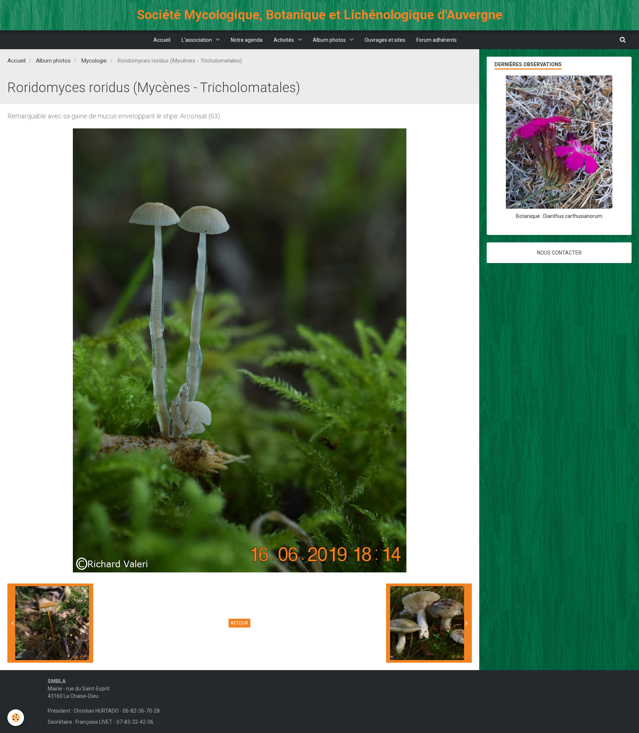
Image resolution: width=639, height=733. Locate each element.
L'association (197, 40)
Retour (239, 623)
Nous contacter (559, 253)
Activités (284, 40)
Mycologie (94, 60)
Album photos (330, 40)
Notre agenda (247, 40)
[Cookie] (15, 717)
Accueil (161, 40)
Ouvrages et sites (385, 40)
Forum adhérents (436, 40)
